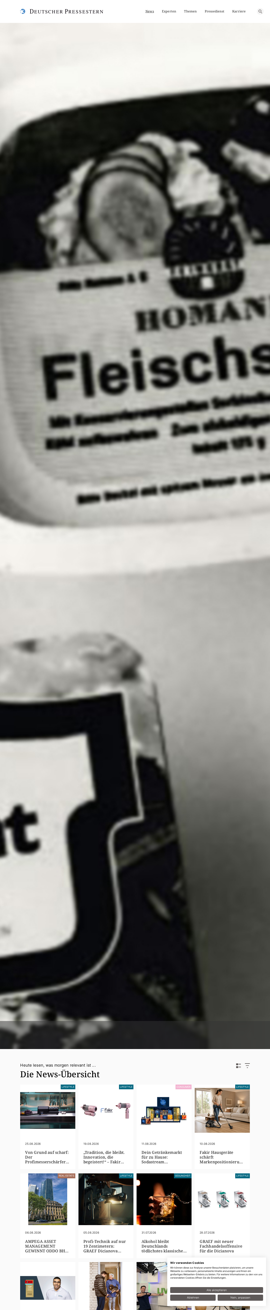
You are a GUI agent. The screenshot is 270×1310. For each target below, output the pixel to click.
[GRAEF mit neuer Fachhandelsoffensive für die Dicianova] (222, 1199)
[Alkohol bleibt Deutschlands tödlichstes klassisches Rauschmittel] (164, 1199)
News (149, 11)
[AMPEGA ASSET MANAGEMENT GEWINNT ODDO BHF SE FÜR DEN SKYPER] (47, 1199)
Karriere (239, 11)
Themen (190, 11)
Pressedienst (214, 11)
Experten (169, 11)
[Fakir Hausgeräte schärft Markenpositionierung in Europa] (222, 1110)
